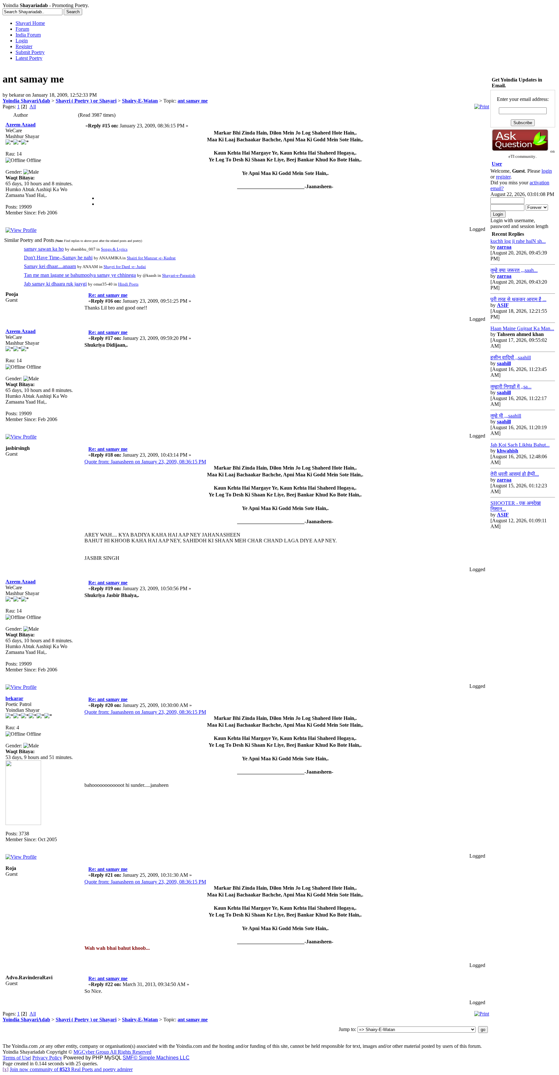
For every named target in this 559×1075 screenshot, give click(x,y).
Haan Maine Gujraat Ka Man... (522, 328)
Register (24, 46)
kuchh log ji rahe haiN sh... (518, 241)
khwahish (507, 450)
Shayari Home (30, 23)
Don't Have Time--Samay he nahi (58, 257)
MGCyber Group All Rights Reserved (112, 1052)
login (547, 171)
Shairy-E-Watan (140, 100)
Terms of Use (16, 1057)
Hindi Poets (128, 284)
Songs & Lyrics (114, 249)
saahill (504, 363)
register (503, 176)
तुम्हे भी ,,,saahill (505, 415)
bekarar (14, 698)
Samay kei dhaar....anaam (50, 266)
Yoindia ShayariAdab (26, 100)
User (497, 164)
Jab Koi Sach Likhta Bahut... (520, 445)
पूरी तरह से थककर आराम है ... (518, 299)
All (32, 106)
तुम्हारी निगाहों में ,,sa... (511, 386)
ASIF (503, 305)
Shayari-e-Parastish (178, 275)
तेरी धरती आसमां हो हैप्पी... (514, 474)
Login (22, 40)
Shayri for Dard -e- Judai (125, 266)
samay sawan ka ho (44, 249)
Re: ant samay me (107, 295)
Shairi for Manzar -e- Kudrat (151, 257)
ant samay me (193, 100)
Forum (22, 29)
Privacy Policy (47, 1057)
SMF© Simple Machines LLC (156, 1057)
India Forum (28, 35)
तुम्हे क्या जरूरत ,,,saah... (514, 270)
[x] (5, 1069)
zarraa (504, 247)
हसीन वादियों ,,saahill (510, 357)
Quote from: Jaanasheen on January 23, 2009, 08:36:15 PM (145, 461)
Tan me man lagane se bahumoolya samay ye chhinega (80, 275)
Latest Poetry (29, 58)
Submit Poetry (30, 52)
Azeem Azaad (20, 124)
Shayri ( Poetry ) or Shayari (86, 100)
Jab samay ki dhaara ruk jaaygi (55, 284)
